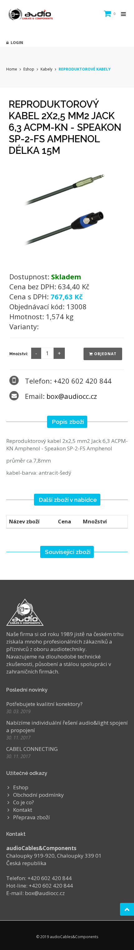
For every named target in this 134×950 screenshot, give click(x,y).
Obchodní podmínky (38, 794)
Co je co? (23, 802)
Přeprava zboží (31, 817)
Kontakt (22, 809)
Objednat (105, 353)
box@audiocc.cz (71, 396)
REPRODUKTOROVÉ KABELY (85, 69)
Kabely (46, 69)
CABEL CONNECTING (32, 748)
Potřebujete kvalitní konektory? (44, 704)
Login (16, 42)
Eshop (28, 69)
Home (11, 69)
